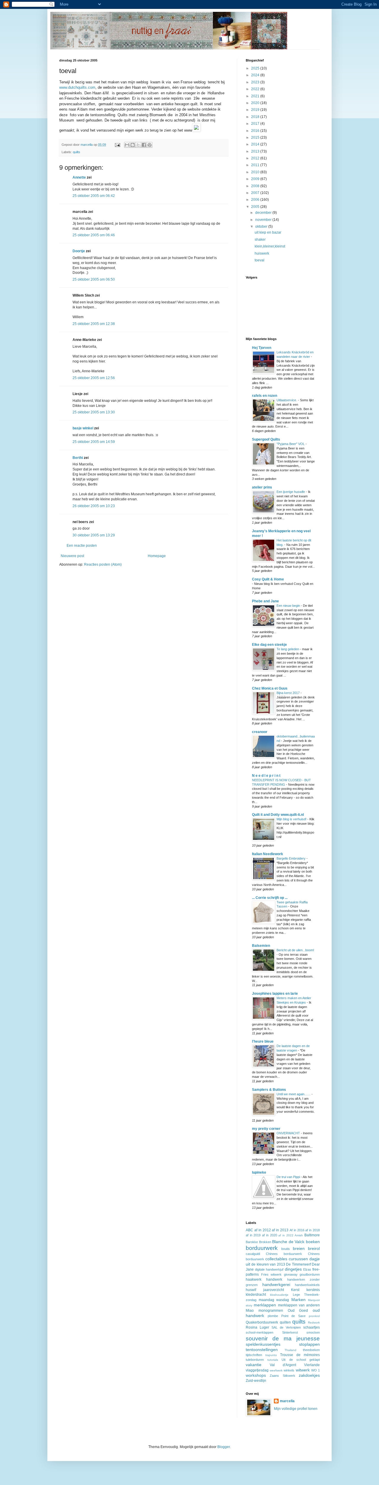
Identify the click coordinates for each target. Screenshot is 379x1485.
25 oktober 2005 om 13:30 (94, 412)
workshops (256, 1375)
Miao (250, 1310)
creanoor (259, 732)
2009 (255, 179)
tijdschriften (254, 1355)
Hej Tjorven (261, 348)
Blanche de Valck (288, 1241)
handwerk (274, 1279)
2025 (255, 68)
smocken (313, 1332)
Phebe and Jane (265, 601)
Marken (298, 1299)
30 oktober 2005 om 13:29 (94, 535)
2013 (255, 151)
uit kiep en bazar (268, 232)
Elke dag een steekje (269, 645)
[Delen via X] (138, 145)
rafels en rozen (264, 396)
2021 (255, 96)
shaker (260, 239)
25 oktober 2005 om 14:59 (94, 442)
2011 (255, 165)
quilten (285, 1322)
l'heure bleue (263, 1041)
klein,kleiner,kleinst (270, 246)
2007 (255, 193)
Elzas (307, 1269)
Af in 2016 (297, 1230)
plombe (273, 1316)
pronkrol (314, 1316)
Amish (299, 1235)
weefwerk (276, 1370)
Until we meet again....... (294, 1094)
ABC (249, 1230)
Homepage (157, 556)
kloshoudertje (279, 1294)
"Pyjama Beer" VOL (291, 444)
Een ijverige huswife (291, 492)
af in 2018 (312, 1230)
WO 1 (315, 1370)
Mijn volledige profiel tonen (295, 1409)
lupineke (259, 1172)
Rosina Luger (257, 1327)
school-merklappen (259, 1332)
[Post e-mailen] (117, 144)
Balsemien (261, 946)
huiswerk (262, 253)
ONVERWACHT (289, 1133)
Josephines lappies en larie (275, 993)
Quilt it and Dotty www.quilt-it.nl (278, 815)
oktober (261, 226)
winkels (289, 1370)
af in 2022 (285, 1235)
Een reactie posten (82, 545)
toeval (259, 260)
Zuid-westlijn (256, 1381)
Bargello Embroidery (291, 858)
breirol (314, 1248)
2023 (255, 82)
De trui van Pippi (289, 1177)
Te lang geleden (288, 649)
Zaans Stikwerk (282, 1375)
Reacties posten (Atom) (103, 564)
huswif (251, 1290)
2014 (255, 144)
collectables (276, 1258)
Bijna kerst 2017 (289, 693)
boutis (285, 1249)
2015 (255, 137)
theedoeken (311, 1350)
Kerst (295, 1290)
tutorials (272, 1359)
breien (299, 1248)
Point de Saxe (293, 1316)
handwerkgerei (276, 1284)
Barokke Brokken (258, 1242)
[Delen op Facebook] (144, 145)
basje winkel (83, 428)
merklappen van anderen (299, 1305)
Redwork (314, 1322)
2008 (255, 186)
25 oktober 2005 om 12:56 (94, 378)
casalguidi (253, 1254)
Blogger (223, 1447)
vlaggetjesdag (257, 1370)
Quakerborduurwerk (262, 1322)
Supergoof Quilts (266, 439)
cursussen (298, 1258)
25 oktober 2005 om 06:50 (94, 279)
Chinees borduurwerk (284, 1254)
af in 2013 (280, 1230)
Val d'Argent (283, 1365)
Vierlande (312, 1365)
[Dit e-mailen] (127, 145)
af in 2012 (262, 1230)
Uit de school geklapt (301, 1359)
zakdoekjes (309, 1375)
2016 (255, 131)
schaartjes (311, 1327)
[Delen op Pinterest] (149, 145)
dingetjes (293, 1269)
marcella (287, 1401)
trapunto (271, 1355)
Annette (79, 177)
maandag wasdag (274, 1300)
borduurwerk (262, 1248)
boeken (313, 1241)
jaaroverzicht (273, 1290)
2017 (255, 124)
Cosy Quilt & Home (268, 579)
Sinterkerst (290, 1332)
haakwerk (253, 1279)
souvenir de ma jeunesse (283, 1338)
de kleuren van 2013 (268, 1264)
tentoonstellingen (262, 1349)
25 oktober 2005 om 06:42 (94, 196)
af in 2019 (253, 1235)
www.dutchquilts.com (77, 87)
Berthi (78, 458)
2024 (255, 75)
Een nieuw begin (289, 605)
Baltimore (312, 1235)
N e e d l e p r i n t (266, 776)
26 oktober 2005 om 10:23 (94, 506)
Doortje (79, 251)
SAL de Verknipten (286, 1327)
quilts (76, 152)
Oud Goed (298, 1310)
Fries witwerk (271, 1274)
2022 (255, 89)
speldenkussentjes (263, 1344)
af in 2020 (269, 1235)
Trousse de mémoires (300, 1355)
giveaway (291, 1274)
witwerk (303, 1370)
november (263, 220)
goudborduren (310, 1274)
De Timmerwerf (298, 1264)
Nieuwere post (72, 556)
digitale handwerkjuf (269, 1269)
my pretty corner (266, 1129)
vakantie (253, 1364)
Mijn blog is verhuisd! (292, 819)
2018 (255, 117)
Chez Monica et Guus (270, 688)
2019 (255, 110)
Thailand (290, 1350)
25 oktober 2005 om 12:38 (94, 324)
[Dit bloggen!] (133, 145)
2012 (255, 158)
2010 (255, 172)
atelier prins (262, 487)
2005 (255, 207)
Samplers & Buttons (269, 1090)
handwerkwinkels (307, 1285)
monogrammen (270, 1310)
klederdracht (256, 1294)
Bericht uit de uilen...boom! (295, 950)
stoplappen (309, 1344)
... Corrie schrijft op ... (270, 898)
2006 (255, 200)
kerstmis (313, 1290)
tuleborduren (255, 1359)
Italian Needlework (267, 854)
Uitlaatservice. (287, 400)
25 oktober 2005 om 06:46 (94, 235)
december (263, 213)
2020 (255, 103)
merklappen (265, 1305)
